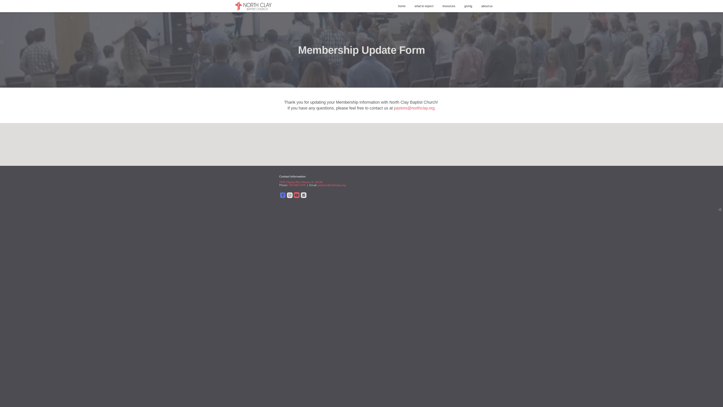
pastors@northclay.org (414, 108)
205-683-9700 (297, 185)
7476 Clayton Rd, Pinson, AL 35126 (301, 182)
